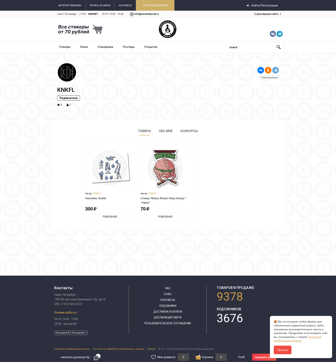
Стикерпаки (105, 46)
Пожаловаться (269, 77)
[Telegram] (275, 70)
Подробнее (109, 216)
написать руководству (75, 357)
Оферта (151, 349)
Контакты (167, 300)
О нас (168, 294)
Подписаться (69, 98)
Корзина (207, 357)
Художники (167, 305)
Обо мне (166, 131)
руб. (241, 356)
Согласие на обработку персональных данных (118, 349)
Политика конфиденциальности (72, 349)
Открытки (150, 46)
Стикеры (65, 46)
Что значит (61, 332)
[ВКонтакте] (260, 70)
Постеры (129, 46)
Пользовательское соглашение (167, 323)
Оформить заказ (264, 357)
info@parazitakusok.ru (146, 14)
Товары (144, 131)
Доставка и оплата (167, 311)
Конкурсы (189, 131)
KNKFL (97, 193)
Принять (282, 349)
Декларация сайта (267, 14)
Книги (84, 46)
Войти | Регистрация (264, 5)
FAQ (167, 288)
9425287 (93, 14)
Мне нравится (166, 357)
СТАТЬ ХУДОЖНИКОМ (155, 5)
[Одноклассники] (268, 70)
